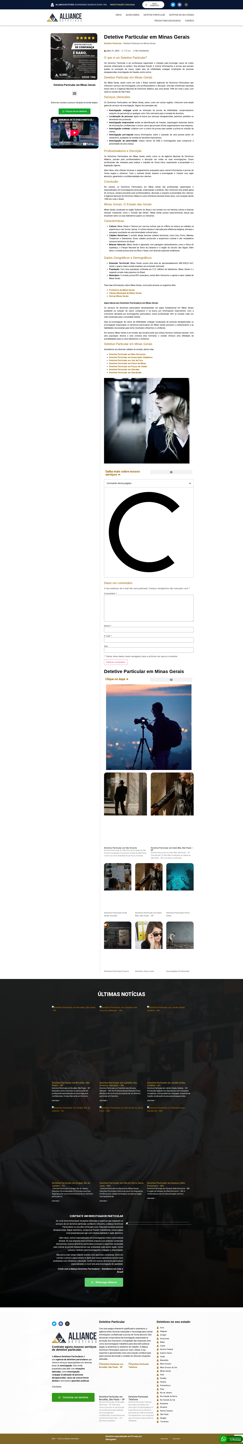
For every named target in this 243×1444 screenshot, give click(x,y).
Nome (107, 626)
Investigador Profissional (177, 971)
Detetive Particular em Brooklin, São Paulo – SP (112, 1398)
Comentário (110, 593)
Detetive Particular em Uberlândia (125, 372)
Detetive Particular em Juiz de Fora (126, 360)
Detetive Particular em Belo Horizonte (127, 354)
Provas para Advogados (167, 20)
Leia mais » (56, 1100)
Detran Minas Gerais (119, 296)
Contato (189, 20)
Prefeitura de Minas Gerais (122, 290)
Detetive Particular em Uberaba (124, 369)
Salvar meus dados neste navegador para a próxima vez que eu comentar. (142, 656)
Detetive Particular (154, 14)
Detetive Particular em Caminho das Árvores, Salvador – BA (118, 1084)
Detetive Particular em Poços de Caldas (128, 366)
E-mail (108, 636)
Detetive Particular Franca (116, 971)
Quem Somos (132, 14)
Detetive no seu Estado (181, 14)
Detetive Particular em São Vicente (120, 848)
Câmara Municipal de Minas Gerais (125, 293)
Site (106, 646)
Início (119, 14)
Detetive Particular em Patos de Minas (127, 363)
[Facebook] (179, 4)
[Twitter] (173, 4)
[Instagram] (186, 4)
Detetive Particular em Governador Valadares (131, 357)
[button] (74, 93)
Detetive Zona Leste (144, 971)
